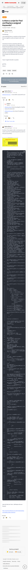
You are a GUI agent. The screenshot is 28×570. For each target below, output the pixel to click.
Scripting (9, 70)
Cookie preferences (6, 563)
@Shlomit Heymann (6, 94)
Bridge (17, 6)
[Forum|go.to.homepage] (10, 3)
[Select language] (19, 3)
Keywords (14, 70)
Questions (22, 6)
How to (4, 70)
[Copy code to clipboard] (24, 151)
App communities (10, 6)
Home (4, 6)
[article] (14, 95)
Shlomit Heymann (8, 30)
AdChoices (6, 568)
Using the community (7, 561)
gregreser (9, 103)
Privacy (18, 561)
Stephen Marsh (7, 91)
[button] (2, 3)
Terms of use (14, 561)
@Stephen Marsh (8, 107)
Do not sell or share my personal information (11, 565)
